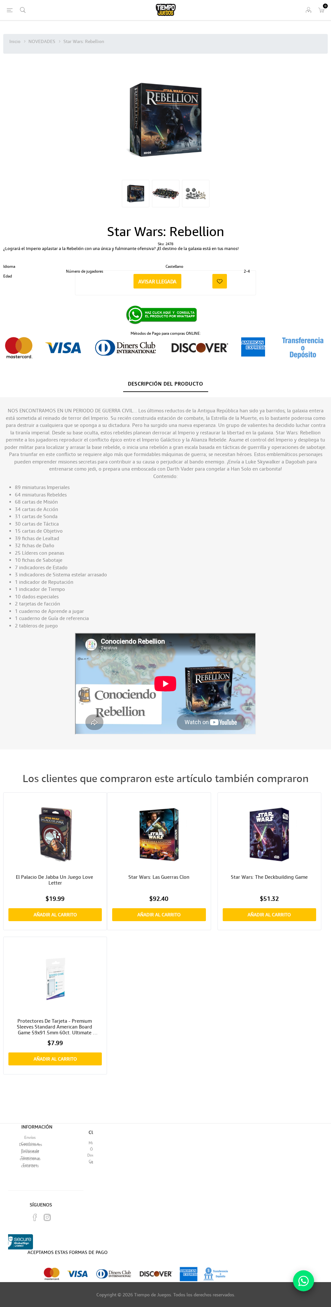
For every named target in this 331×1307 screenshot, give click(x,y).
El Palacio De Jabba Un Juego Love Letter (55, 880)
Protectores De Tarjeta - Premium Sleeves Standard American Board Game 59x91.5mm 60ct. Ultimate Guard (55, 1026)
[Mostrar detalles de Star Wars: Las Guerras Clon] (159, 834)
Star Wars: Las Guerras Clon (158, 877)
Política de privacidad (30, 1151)
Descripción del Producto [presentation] (165, 384)
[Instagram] (47, 1217)
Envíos (30, 1137)
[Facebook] (35, 1217)
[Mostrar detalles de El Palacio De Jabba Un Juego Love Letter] (55, 834)
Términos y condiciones (30, 1158)
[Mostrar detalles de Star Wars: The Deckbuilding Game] (269, 834)
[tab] (165, 384)
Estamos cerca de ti (30, 1165)
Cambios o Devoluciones (30, 1144)
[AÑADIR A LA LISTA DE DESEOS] (219, 281)
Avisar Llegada (157, 281)
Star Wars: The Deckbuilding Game (269, 877)
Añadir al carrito (55, 914)
